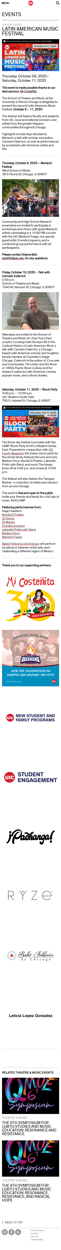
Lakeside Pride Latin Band (19, 529)
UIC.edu (34, 1236)
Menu (5, 3)
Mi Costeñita (28, 91)
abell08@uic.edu (13, 258)
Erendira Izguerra (13, 525)
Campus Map (36, 1240)
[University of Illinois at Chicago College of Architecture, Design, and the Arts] (30, 3)
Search (57, 3)
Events (11, 14)
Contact (34, 1233)
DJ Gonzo (8, 518)
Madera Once (11, 533)
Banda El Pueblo (13, 514)
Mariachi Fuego (12, 537)
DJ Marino (8, 522)
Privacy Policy (37, 1230)
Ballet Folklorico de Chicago (20, 543)
